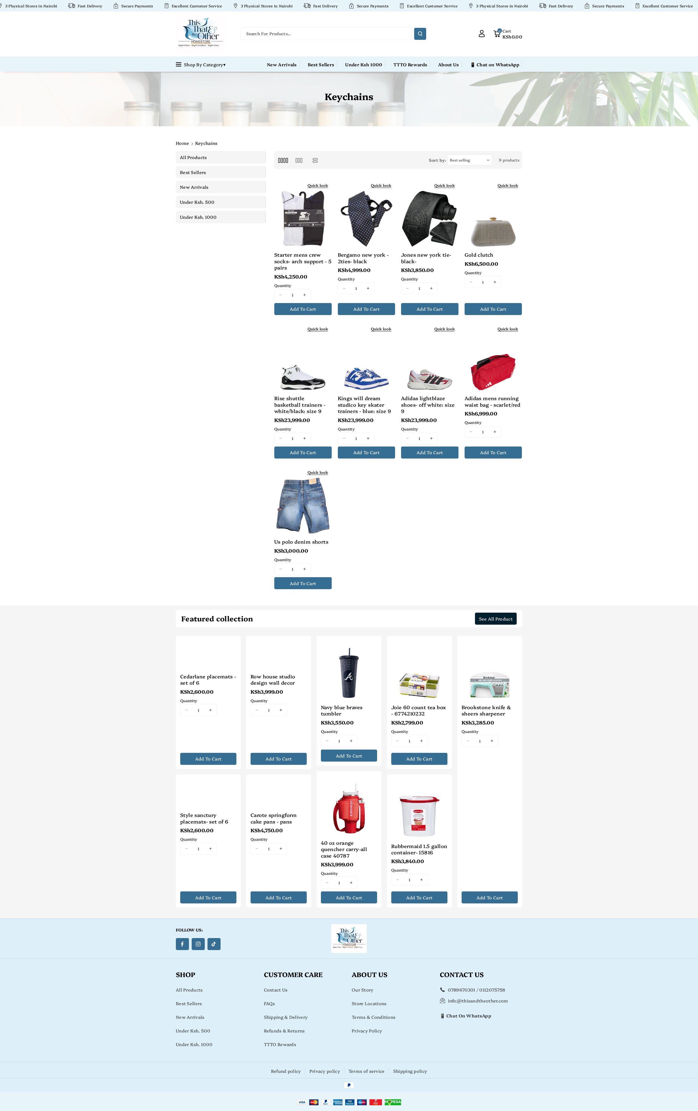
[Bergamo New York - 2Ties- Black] (367, 213)
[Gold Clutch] (493, 213)
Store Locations (369, 1003)
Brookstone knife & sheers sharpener (486, 710)
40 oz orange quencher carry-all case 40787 (344, 849)
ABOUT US (369, 974)
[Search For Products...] (420, 34)
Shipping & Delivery (286, 1017)
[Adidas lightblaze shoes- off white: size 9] (430, 357)
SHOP (185, 974)
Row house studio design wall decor (273, 679)
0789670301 (462, 990)
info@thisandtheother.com (478, 1001)
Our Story (363, 990)
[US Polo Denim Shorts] (303, 500)
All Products (189, 990)
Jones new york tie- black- (426, 257)
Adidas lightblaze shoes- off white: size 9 (428, 404)
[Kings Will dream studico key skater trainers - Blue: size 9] (367, 357)
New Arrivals (190, 1017)
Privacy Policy (367, 1031)
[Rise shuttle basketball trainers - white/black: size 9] (303, 357)
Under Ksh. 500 (193, 1031)
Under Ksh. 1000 (194, 1044)
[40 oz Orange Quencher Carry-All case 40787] (349, 803)
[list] (315, 160)
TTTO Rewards (280, 1044)
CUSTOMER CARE (293, 974)
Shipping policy (410, 1071)
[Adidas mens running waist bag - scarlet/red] (493, 357)
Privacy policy (324, 1071)
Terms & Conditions (373, 1017)
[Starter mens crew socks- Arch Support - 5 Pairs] (303, 213)
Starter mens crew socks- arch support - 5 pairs (303, 261)
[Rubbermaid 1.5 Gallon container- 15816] (419, 806)
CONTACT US (462, 974)
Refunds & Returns (284, 1031)
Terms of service (366, 1071)
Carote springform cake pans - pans (274, 818)
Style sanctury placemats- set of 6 (204, 818)
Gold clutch (479, 254)
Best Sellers (189, 1003)
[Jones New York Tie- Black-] (430, 213)
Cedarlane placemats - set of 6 (208, 679)
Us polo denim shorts (301, 541)
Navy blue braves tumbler (341, 710)
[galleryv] (299, 160)
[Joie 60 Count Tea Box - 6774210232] (419, 668)
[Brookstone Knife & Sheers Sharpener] (489, 668)
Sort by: (437, 160)
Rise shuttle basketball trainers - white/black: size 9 (299, 404)
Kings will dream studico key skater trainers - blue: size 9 (364, 404)
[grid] (283, 160)
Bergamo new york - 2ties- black (363, 257)
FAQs (269, 1003)
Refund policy (286, 1071)
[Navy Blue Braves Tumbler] (349, 668)
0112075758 (492, 990)
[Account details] (482, 34)
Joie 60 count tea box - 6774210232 (418, 710)
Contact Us (276, 990)
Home (182, 143)
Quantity (282, 285)
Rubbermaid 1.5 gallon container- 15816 (419, 849)
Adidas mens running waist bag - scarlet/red (493, 401)
